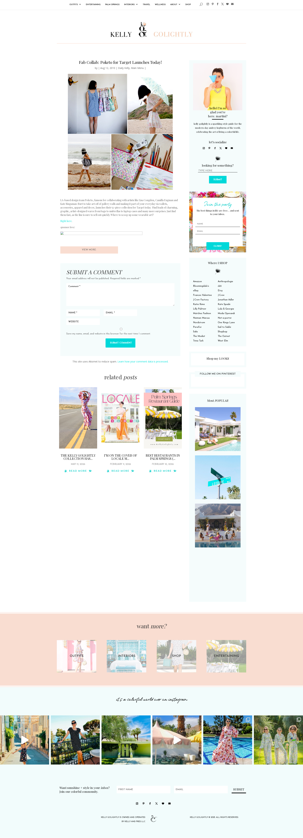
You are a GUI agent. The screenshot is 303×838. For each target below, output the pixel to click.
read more (78, 471)
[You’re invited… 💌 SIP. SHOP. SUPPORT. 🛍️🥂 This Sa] (278, 740)
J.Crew (221, 295)
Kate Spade (224, 304)
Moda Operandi (226, 313)
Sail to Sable (224, 327)
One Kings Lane (226, 322)
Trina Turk (198, 341)
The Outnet (224, 336)
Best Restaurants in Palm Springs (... (163, 457)
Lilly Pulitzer (199, 309)
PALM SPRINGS (112, 5)
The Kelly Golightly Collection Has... (78, 457)
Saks (195, 332)
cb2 (219, 286)
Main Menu (137, 68)
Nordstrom (199, 322)
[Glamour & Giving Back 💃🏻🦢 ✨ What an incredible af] (227, 740)
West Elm (223, 341)
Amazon (197, 281)
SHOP (188, 5)
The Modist (199, 336)
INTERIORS (129, 5)
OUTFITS (73, 5)
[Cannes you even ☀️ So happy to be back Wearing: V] (75, 740)
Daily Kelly (124, 68)
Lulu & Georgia (226, 309)
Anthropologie (225, 281)
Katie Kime (199, 304)
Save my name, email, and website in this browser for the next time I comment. (108, 333)
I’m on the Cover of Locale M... (120, 457)
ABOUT (173, 5)
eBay (195, 291)
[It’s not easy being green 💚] (126, 740)
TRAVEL (146, 5)
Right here (66, 221)
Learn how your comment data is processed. (142, 361)
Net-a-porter (225, 318)
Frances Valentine (202, 295)
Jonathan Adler (226, 300)
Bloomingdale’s (201, 286)
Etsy (220, 291)
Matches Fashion (202, 313)
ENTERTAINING (93, 5)
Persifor (197, 327)
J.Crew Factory (200, 300)
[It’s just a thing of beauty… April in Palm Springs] (176, 740)
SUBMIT (217, 180)
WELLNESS (160, 5)
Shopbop (222, 332)
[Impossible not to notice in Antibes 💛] (24, 740)
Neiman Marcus (201, 318)
